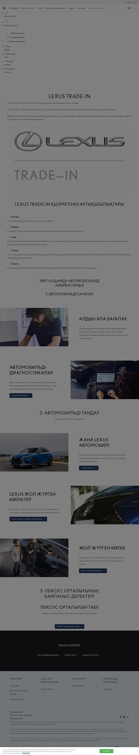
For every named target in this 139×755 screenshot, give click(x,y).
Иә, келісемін (106, 751)
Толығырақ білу (26, 753)
